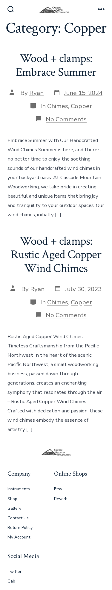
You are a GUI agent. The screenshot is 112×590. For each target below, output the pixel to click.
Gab (11, 581)
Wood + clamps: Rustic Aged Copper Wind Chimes (56, 254)
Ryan (36, 93)
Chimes (57, 106)
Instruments (18, 489)
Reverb (60, 499)
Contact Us (18, 518)
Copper (81, 106)
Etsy (58, 489)
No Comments (66, 119)
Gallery (14, 508)
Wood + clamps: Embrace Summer (56, 65)
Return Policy (20, 527)
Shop (12, 499)
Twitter (14, 571)
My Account (18, 537)
